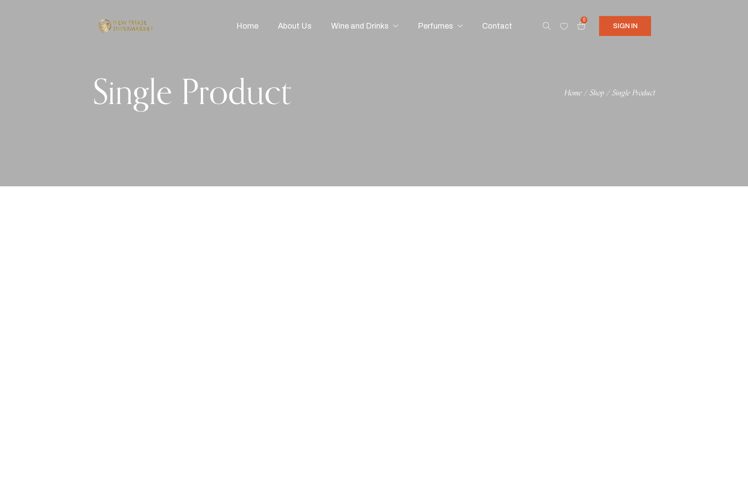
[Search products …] (547, 26)
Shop (597, 93)
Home (573, 93)
